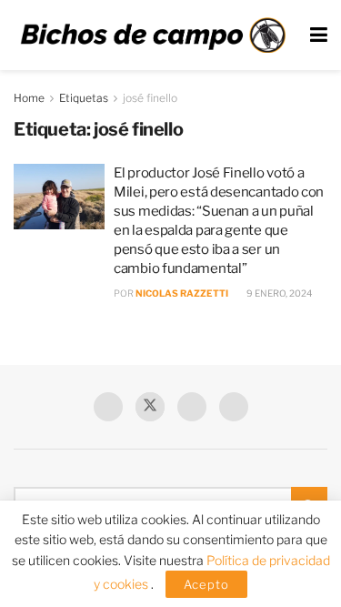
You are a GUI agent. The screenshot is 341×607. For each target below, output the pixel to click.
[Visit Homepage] (153, 35)
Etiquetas (83, 98)
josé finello (150, 98)
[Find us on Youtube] (191, 406)
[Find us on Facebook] (108, 406)
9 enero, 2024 (278, 293)
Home (29, 98)
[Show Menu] (318, 35)
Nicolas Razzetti (181, 293)
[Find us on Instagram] (233, 406)
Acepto (206, 584)
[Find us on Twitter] (150, 406)
